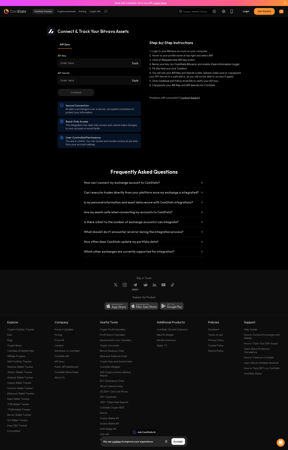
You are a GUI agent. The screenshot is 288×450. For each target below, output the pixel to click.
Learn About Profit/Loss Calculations (257, 350)
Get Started (264, 11)
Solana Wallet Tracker (19, 382)
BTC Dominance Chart (112, 380)
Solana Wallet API (109, 423)
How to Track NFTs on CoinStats (262, 368)
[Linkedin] (154, 287)
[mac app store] (144, 306)
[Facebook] (172, 287)
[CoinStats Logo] (15, 11)
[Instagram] (125, 287)
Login (246, 11)
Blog (9, 340)
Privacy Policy (216, 340)
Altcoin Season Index (111, 386)
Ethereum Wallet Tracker (20, 393)
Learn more (160, 3)
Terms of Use (215, 334)
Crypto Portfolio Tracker (20, 329)
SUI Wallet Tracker (17, 420)
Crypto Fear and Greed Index (116, 361)
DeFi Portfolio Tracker (19, 361)
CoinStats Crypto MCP (112, 407)
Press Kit (59, 340)
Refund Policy (216, 350)
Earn (9, 334)
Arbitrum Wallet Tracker (20, 377)
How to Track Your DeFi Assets (261, 343)
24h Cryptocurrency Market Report (115, 374)
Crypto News (14, 345)
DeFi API (104, 434)
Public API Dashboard (66, 366)
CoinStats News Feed (66, 372)
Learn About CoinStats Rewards (261, 362)
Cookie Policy (216, 345)
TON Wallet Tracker (18, 404)
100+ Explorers (108, 396)
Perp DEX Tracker (17, 425)
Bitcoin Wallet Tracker (19, 414)
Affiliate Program (16, 356)
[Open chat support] (281, 443)
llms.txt (103, 412)
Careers (59, 345)
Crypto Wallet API (109, 418)
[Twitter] (116, 287)
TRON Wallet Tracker (19, 409)
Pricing (58, 334)
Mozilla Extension (166, 340)
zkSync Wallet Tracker (19, 372)
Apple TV (162, 345)
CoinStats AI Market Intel (20, 350)
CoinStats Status (253, 373)
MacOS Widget (165, 334)
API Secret (64, 73)
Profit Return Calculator (112, 334)
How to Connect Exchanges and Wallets (262, 336)
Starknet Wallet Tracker (20, 366)
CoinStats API (62, 356)
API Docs (59, 361)
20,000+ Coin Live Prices (114, 391)
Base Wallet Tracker (18, 398)
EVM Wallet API (108, 428)
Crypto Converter (109, 345)
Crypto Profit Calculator (113, 329)
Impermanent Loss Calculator (116, 340)
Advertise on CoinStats (67, 350)
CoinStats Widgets (110, 366)
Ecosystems (13, 430)
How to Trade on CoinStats (259, 357)
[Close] (283, 3)
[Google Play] (172, 306)
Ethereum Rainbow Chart (113, 356)
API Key (62, 55)
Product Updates (64, 329)
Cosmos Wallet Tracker (20, 388)
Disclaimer (213, 329)
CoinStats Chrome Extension (172, 329)
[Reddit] (146, 287)
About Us (60, 377)
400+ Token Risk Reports (114, 402)
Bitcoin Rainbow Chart (112, 350)
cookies (116, 441)
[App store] (116, 306)
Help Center (250, 329)
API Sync (65, 44)
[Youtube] (164, 287)
